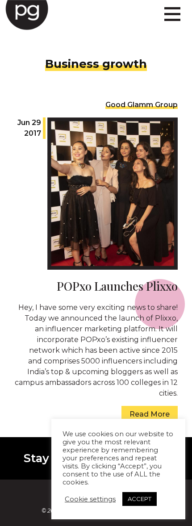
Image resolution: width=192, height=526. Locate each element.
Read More (149, 414)
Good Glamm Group (141, 104)
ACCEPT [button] (139, 498)
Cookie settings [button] (90, 499)
